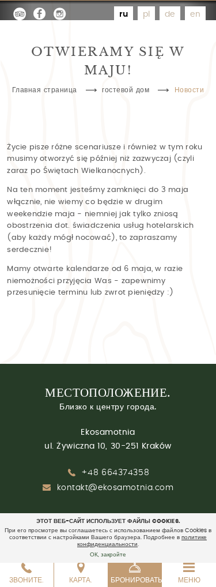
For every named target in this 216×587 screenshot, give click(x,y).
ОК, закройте (108, 555)
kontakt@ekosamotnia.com (115, 488)
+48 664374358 (115, 473)
